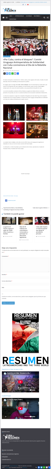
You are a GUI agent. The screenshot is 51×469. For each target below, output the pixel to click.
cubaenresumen (16, 70)
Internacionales (19, 16)
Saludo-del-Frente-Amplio (8, 195)
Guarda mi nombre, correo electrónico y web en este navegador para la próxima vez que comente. (24, 297)
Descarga (16, 195)
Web (3, 287)
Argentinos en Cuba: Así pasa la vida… (12, 369)
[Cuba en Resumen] (3, 17)
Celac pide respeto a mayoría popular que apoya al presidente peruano (41, 230)
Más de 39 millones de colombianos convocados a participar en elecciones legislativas (24, 232)
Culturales (29, 16)
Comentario (5, 256)
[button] (12, 16)
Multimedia (37, 16)
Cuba (10, 16)
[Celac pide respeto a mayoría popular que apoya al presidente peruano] (42, 218)
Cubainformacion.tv (6, 459)
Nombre (4, 274)
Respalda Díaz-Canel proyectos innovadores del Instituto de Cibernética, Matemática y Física (33, 3)
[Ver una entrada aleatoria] (47, 17)
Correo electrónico (7, 281)
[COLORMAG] (10, 435)
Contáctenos (12, 19)
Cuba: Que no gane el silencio (40, 208)
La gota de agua (6, 396)
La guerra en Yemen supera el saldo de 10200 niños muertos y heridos (8, 230)
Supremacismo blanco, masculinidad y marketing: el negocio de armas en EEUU (13, 208)
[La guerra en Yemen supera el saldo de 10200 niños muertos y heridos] (9, 218)
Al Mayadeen (5, 456)
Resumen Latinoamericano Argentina (10, 454)
